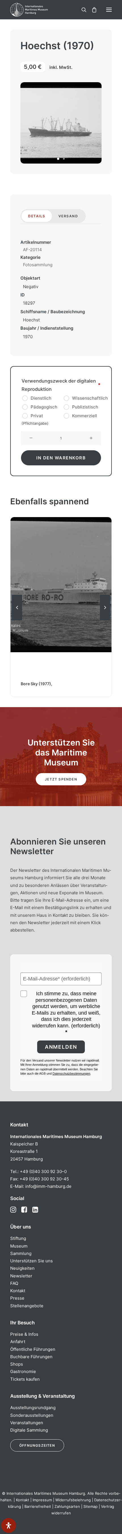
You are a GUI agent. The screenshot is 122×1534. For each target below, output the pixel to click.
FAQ (14, 1283)
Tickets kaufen (25, 1379)
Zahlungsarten (67, 1506)
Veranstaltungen (26, 1422)
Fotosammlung (37, 264)
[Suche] (81, 9)
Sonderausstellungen (31, 1415)
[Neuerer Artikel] (105, 620)
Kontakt (17, 1290)
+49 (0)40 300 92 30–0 (43, 1171)
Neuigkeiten (22, 1268)
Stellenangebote (26, 1305)
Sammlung (20, 1253)
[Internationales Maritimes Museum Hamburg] (38, 10)
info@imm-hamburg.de (48, 1186)
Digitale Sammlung (29, 1430)
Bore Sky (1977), (36, 683)
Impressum (42, 1500)
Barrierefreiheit (37, 1506)
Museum (19, 1246)
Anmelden (61, 1047)
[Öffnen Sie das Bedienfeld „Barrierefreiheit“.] (8, 1525)
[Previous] (17, 620)
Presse (17, 1298)
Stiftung (18, 1238)
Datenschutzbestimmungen (71, 1073)
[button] (109, 9)
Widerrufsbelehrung (73, 1500)
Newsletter (21, 1276)
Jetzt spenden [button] (61, 779)
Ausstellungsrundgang (33, 1407)
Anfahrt (17, 1341)
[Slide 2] (64, 159)
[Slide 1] (58, 159)
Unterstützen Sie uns (31, 1260)
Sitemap (90, 1506)
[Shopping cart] (92, 9)
